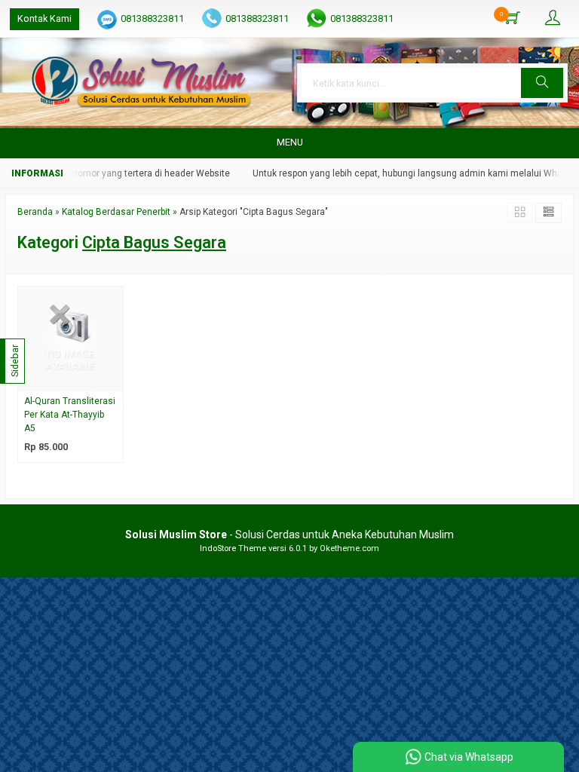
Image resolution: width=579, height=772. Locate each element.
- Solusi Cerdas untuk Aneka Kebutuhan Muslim (289, 534)
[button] (542, 83)
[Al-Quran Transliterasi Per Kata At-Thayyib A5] (70, 338)
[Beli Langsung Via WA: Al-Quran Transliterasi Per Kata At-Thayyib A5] (113, 380)
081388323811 (152, 18)
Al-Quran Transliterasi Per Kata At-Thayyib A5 (69, 414)
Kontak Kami (44, 18)
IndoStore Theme (233, 548)
